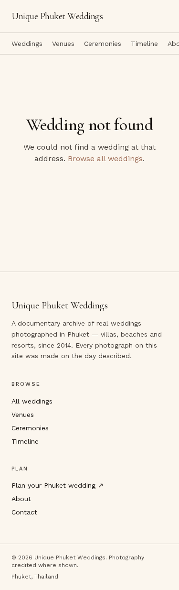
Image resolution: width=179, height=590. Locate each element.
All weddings (32, 401)
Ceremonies (102, 43)
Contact (24, 512)
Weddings (26, 43)
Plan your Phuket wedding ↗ (57, 485)
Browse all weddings (105, 158)
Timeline (144, 43)
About (21, 499)
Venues (63, 43)
